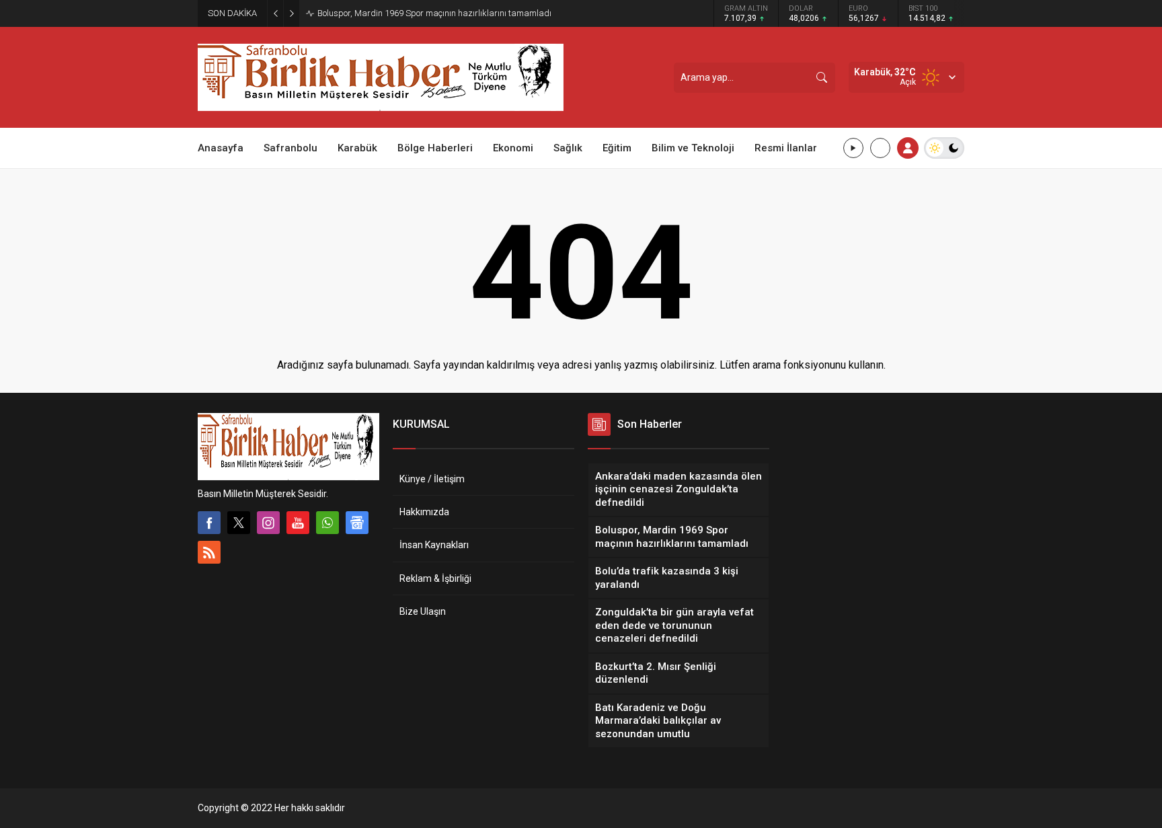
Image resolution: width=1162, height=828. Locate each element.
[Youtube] (297, 522)
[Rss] (209, 552)
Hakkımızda (424, 511)
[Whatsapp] (327, 522)
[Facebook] (209, 522)
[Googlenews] (357, 522)
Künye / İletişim (432, 479)
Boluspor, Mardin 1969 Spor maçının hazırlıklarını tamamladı (434, 13)
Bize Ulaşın (422, 611)
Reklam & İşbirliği (435, 578)
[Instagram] (268, 522)
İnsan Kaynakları (434, 544)
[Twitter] (238, 522)
